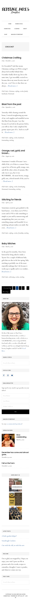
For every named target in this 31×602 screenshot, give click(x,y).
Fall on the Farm (8, 463)
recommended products (14, 424)
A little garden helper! (9, 536)
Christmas (11, 91)
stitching (11, 140)
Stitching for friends (11, 199)
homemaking (5, 140)
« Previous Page (7, 288)
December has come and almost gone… (15, 453)
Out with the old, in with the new (13, 545)
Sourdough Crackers (9, 541)
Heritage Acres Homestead (15, 10)
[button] (26, 33)
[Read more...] (12, 86)
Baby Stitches (9, 243)
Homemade (11, 94)
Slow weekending (21, 436)
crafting (17, 91)
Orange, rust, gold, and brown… (13, 152)
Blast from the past (11, 104)
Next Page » (6, 292)
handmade (4, 94)
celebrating (12, 277)
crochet (22, 91)
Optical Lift (21, 596)
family (26, 91)
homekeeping (21, 187)
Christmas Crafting (11, 57)
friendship (20, 233)
